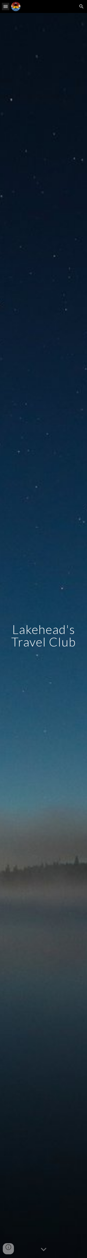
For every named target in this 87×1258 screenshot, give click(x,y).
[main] (43, 635)
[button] (5, 6)
